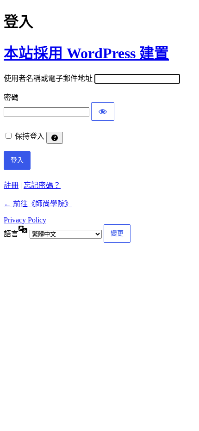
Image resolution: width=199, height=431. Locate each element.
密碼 (11, 97)
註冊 (11, 185)
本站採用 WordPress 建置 (86, 53)
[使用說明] (54, 138)
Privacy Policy (25, 220)
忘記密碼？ (42, 185)
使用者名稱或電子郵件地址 (48, 78)
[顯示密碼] (102, 111)
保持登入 (29, 136)
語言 (11, 234)
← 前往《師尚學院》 (38, 204)
